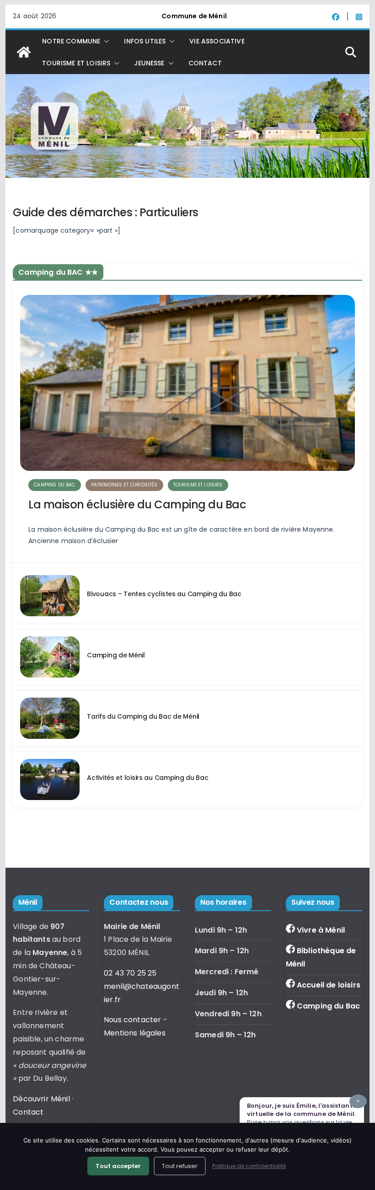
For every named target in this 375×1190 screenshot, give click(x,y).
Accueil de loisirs (328, 985)
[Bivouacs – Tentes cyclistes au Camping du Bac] (50, 595)
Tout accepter (118, 1166)
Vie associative (216, 41)
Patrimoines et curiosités (124, 484)
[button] (104, 41)
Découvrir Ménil (41, 1099)
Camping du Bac (328, 1006)
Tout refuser (180, 1166)
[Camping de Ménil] (50, 657)
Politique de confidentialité (249, 1166)
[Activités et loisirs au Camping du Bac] (50, 779)
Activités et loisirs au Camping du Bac (147, 777)
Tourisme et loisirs (198, 484)
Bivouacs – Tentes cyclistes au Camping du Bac (164, 593)
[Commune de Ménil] (23, 52)
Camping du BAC (54, 484)
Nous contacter (132, 1019)
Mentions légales (135, 1033)
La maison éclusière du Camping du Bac (137, 504)
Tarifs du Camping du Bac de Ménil (143, 716)
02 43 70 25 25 (130, 973)
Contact (205, 63)
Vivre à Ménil (321, 930)
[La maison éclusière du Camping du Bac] (187, 382)
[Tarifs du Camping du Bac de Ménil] (50, 718)
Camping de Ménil (116, 655)
